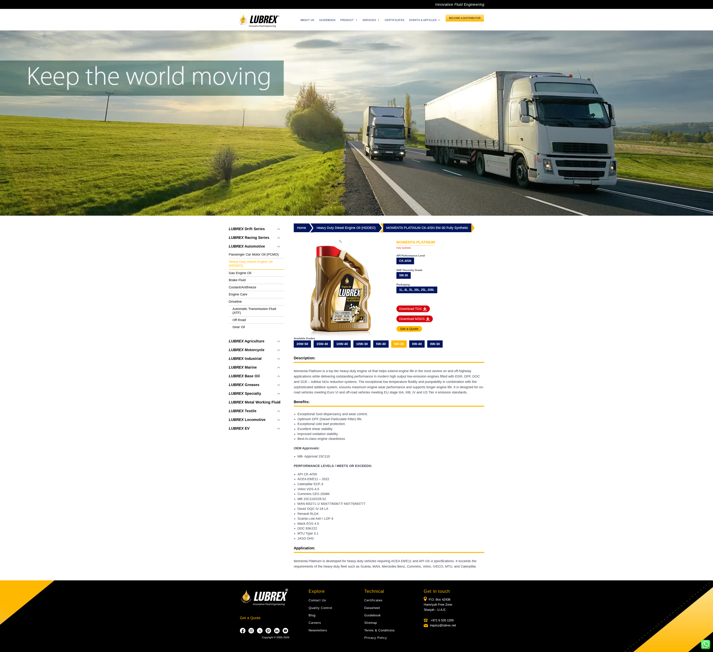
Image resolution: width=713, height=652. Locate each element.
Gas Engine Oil (240, 273)
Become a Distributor (465, 18)
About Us (307, 20)
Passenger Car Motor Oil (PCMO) (254, 254)
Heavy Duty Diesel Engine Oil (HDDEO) (346, 228)
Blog (312, 615)
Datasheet (372, 608)
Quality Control (320, 608)
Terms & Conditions (379, 630)
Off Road (239, 320)
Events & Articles (423, 20)
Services (369, 20)
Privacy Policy (375, 638)
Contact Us (317, 600)
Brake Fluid (237, 280)
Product (347, 20)
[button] (340, 241)
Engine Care (238, 294)
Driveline (235, 301)
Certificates (394, 20)
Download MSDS (412, 319)
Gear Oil (238, 327)
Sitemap (370, 623)
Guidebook (327, 20)
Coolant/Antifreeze (242, 287)
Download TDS (411, 309)
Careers (315, 623)
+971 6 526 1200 (442, 620)
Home (301, 228)
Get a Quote (250, 618)
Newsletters (318, 630)
